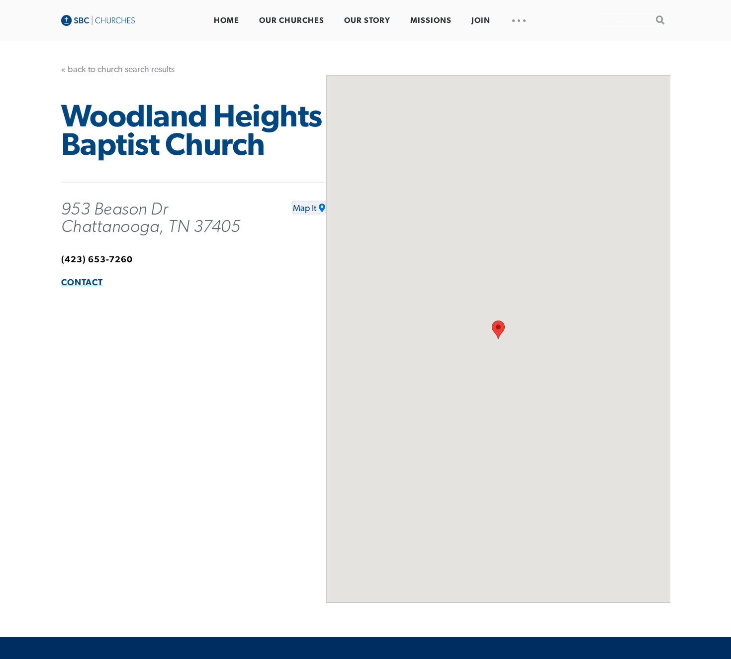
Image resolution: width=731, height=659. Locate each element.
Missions (431, 20)
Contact (82, 282)
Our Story (367, 20)
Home (226, 20)
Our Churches (291, 20)
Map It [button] (304, 208)
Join (480, 20)
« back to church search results (118, 69)
